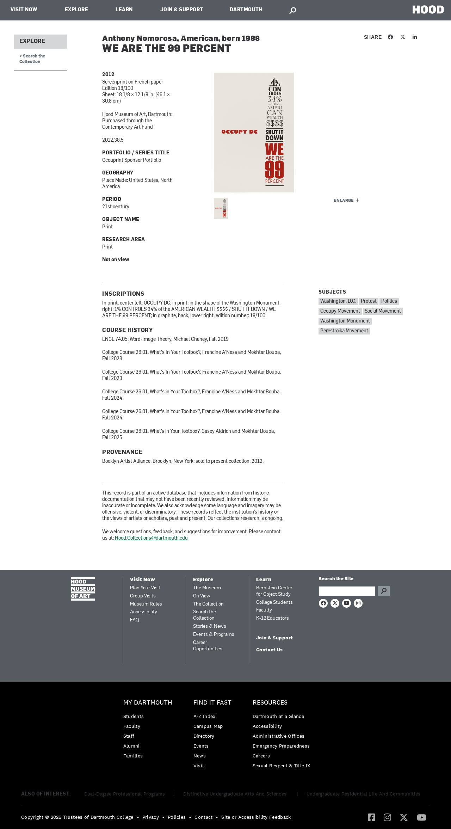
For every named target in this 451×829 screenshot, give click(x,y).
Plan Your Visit (145, 588)
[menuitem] (149, 730)
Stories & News (209, 626)
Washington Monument (345, 321)
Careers (261, 756)
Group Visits (143, 596)
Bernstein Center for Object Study (274, 591)
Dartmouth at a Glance (278, 716)
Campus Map (208, 726)
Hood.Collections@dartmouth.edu (151, 538)
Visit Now (24, 10)
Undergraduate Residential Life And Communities (364, 794)
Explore (76, 10)
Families (133, 756)
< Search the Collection (32, 59)
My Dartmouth (147, 702)
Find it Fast (212, 702)
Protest (369, 301)
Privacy (150, 817)
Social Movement (383, 311)
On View (201, 596)
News (199, 756)
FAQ (134, 620)
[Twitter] (404, 817)
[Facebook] (371, 817)
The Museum (207, 588)
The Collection (208, 604)
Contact (203, 817)
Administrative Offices (279, 736)
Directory (204, 736)
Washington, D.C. (338, 301)
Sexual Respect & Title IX (281, 765)
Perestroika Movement (344, 331)
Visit (198, 765)
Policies (177, 817)
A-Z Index (204, 716)
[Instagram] (387, 817)
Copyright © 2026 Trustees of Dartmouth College (77, 817)
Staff (129, 736)
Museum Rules (146, 604)
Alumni (131, 746)
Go (384, 591)
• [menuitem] (138, 817)
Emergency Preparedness (281, 746)
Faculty (264, 610)
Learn (124, 10)
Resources (270, 702)
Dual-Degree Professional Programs (124, 794)
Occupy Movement (340, 311)
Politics (389, 301)
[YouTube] (421, 817)
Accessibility (143, 612)
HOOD (428, 9)
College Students (274, 602)
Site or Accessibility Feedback (256, 817)
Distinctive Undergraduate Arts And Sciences (235, 794)
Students (133, 716)
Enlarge (344, 201)
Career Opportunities (207, 646)
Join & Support (181, 10)
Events (201, 746)
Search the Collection (204, 615)
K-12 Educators (272, 618)
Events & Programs (213, 634)
